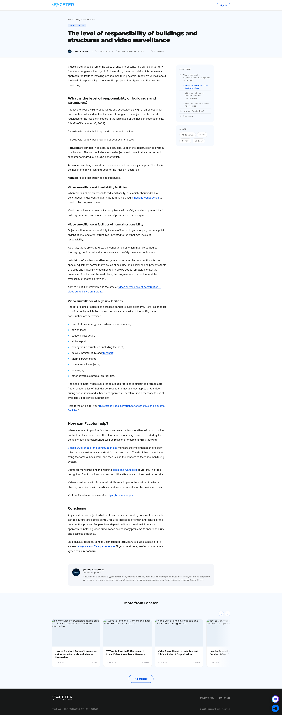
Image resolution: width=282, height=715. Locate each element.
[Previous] (221, 613)
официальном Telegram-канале (96, 546)
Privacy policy (207, 697)
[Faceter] (63, 5)
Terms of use (224, 697)
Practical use (89, 19)
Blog (78, 19)
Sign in (223, 5)
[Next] (227, 613)
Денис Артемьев (81, 51)
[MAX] (275, 699)
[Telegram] (275, 708)
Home (70, 19)
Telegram (189, 135)
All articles (141, 678)
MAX (187, 141)
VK (204, 135)
